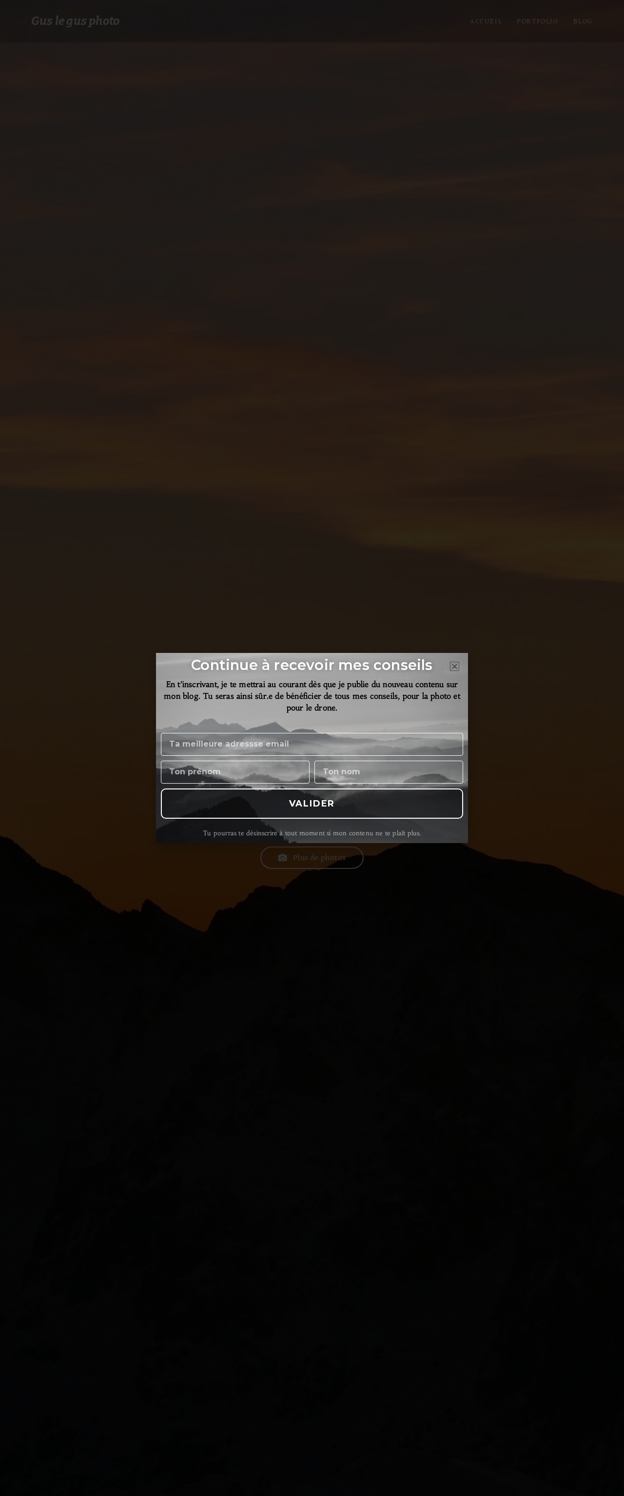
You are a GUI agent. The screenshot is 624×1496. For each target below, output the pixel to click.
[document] (312, 748)
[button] (454, 666)
